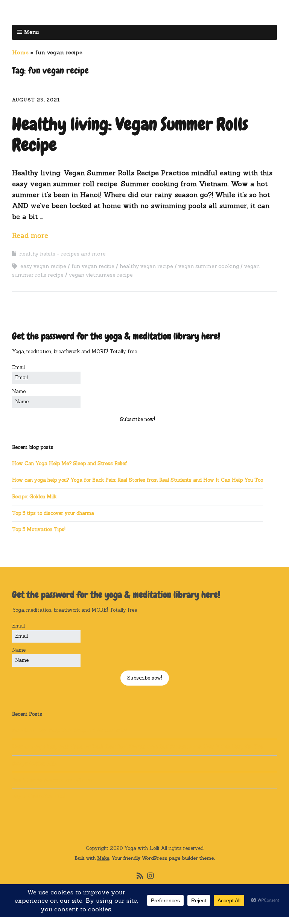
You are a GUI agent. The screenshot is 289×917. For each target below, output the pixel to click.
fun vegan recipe (92, 266)
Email (18, 367)
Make (103, 858)
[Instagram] (150, 876)
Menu (31, 32)
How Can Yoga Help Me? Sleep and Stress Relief (69, 463)
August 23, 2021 (36, 100)
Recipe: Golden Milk (34, 496)
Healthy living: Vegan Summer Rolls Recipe (130, 134)
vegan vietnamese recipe (101, 274)
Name (19, 391)
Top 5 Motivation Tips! (38, 529)
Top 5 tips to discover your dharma (53, 513)
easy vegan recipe (43, 266)
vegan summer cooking (208, 266)
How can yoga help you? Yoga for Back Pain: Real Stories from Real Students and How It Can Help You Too (137, 480)
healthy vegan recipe (146, 266)
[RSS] (140, 876)
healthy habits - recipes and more (62, 253)
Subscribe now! (137, 419)
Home (20, 52)
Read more (30, 235)
